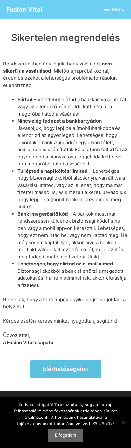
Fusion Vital (24, 9)
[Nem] (123, 422)
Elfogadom (65, 435)
